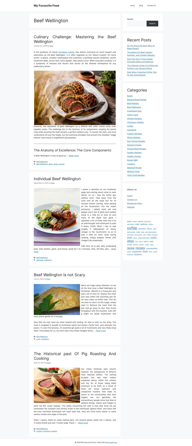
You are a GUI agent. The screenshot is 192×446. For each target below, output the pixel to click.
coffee (132, 228)
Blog (141, 5)
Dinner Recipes (133, 137)
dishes (138, 232)
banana (140, 221)
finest (149, 235)
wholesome (138, 254)
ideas (51, 164)
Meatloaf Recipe (134, 168)
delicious (149, 228)
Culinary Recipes (134, 134)
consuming (142, 228)
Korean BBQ (132, 160)
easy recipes (138, 235)
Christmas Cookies (135, 122)
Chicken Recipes (134, 118)
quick (151, 244)
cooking (39, 431)
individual (39, 260)
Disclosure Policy (134, 203)
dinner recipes (131, 232)
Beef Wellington (42, 162)
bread (137, 224)
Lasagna (131, 164)
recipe (56, 164)
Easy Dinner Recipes (136, 141)
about (129, 221)
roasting (54, 431)
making (146, 241)
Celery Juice (132, 115)
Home (132, 5)
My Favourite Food (46, 5)
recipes (61, 164)
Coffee (130, 126)
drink (142, 232)
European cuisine (66, 52)
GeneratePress (111, 442)
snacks (129, 251)
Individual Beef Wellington (57, 178)
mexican (141, 244)
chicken (151, 224)
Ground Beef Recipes (136, 149)
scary (38, 339)
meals (151, 241)
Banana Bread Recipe (136, 100)
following (155, 235)
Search (130, 19)
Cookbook (131, 130)
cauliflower (144, 224)
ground (135, 238)
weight (155, 251)
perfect (147, 244)
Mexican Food (133, 171)
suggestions (137, 252)
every (144, 235)
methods (135, 244)
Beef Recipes (133, 103)
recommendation (152, 248)
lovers (140, 241)
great (129, 237)
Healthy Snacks (134, 156)
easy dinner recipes (150, 232)
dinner (154, 228)
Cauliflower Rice (134, 111)
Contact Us (151, 5)
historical (46, 431)
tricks (150, 251)
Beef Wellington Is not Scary (59, 274)
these (145, 251)
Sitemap (130, 207)
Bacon (130, 96)
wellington (48, 260)
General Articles (134, 145)
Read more (74, 156)
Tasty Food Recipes (136, 175)
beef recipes (130, 224)
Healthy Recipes (134, 152)
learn (136, 241)
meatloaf (129, 244)
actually (135, 221)
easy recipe (130, 235)
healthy (154, 237)
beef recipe (147, 221)
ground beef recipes (144, 238)
